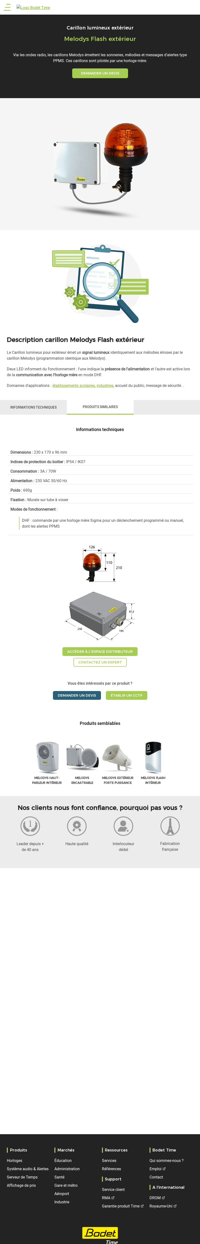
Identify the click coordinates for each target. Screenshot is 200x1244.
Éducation (63, 1160)
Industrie (61, 1202)
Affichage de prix (21, 1185)
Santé (59, 1177)
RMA (106, 1197)
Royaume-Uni (161, 1206)
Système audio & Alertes (28, 1168)
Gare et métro (66, 1185)
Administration (67, 1168)
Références (111, 1168)
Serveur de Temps (22, 1177)
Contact (156, 1177)
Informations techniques (33, 407)
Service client (113, 1189)
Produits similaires (100, 406)
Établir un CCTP (126, 695)
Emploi (155, 1168)
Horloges (14, 1160)
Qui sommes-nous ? (167, 1160)
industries (105, 385)
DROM (155, 1197)
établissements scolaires (73, 385)
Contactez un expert (100, 662)
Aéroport (61, 1193)
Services (109, 1160)
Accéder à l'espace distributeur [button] (100, 651)
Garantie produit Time (121, 1206)
